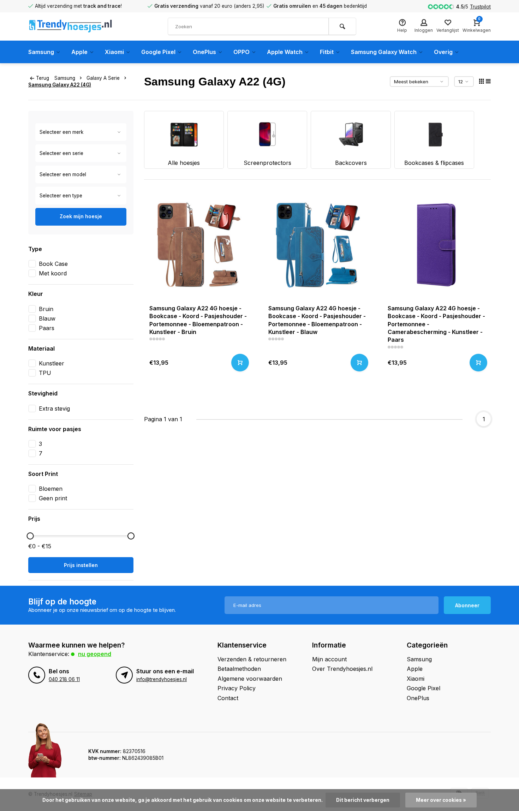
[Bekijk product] (240, 362)
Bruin (46, 308)
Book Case (53, 263)
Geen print (53, 498)
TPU (45, 372)
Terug (42, 78)
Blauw (47, 318)
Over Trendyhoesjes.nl (342, 668)
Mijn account (329, 659)
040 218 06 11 (64, 679)
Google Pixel (158, 51)
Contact (227, 698)
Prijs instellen (81, 565)
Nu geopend (94, 653)
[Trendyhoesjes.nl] (70, 26)
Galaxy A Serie (103, 78)
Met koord (53, 273)
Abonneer (467, 605)
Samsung (41, 51)
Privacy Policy (236, 688)
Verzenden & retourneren (251, 659)
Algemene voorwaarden (249, 678)
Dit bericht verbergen (362, 800)
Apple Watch (285, 51)
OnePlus (204, 51)
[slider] (30, 535)
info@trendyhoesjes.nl (161, 679)
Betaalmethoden (239, 668)
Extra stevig (54, 408)
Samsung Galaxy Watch (384, 51)
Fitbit (327, 51)
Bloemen (50, 488)
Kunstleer (51, 363)
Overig (443, 51)
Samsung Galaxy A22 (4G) (59, 85)
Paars (46, 328)
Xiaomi (114, 51)
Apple (79, 51)
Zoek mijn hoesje (81, 216)
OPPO (241, 51)
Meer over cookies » (441, 800)
